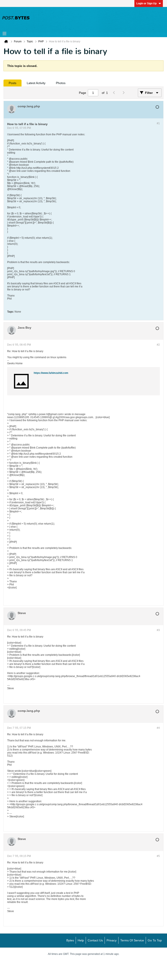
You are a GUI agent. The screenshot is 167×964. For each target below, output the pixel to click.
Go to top (155, 940)
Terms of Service (132, 940)
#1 (158, 123)
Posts (12, 83)
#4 (158, 727)
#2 (158, 344)
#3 (158, 630)
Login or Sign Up (146, 3)
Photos (60, 83)
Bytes (70, 940)
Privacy (112, 940)
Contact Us (95, 940)
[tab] (12, 83)
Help (81, 940)
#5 (158, 856)
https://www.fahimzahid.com (51, 372)
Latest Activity (36, 83)
